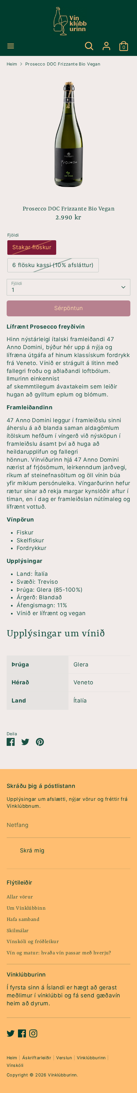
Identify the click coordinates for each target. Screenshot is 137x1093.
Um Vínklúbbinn (26, 908)
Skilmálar (18, 931)
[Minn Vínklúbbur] (106, 43)
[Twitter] (11, 1033)
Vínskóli (15, 1065)
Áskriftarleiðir (36, 1057)
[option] (68, 133)
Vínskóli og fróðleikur (33, 942)
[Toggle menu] (10, 46)
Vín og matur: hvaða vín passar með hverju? (59, 953)
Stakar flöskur (31, 247)
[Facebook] (22, 1033)
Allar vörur (20, 897)
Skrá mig (32, 850)
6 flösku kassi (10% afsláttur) (53, 265)
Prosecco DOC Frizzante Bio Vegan (62, 64)
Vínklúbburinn (91, 1057)
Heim (12, 64)
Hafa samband (23, 920)
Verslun (64, 1057)
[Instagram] (33, 1033)
